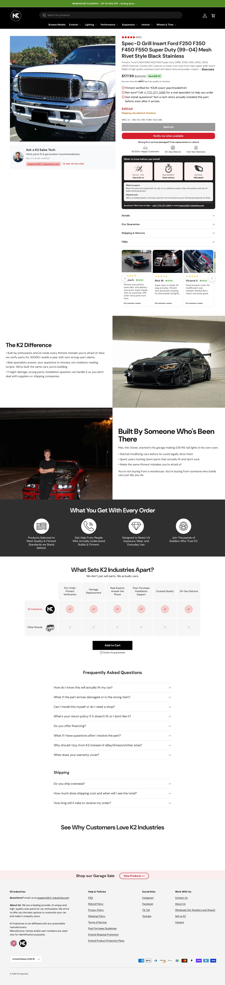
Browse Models (57, 24)
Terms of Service (97, 922)
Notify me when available (168, 136)
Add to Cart (112, 645)
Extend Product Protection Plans (106, 940)
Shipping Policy (96, 916)
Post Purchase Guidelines (102, 928)
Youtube (146, 916)
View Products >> (134, 875)
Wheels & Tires (165, 24)
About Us (180, 904)
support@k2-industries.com (43, 164)
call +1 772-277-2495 (161, 205)
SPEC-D (126, 119)
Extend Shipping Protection (103, 934)
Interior (146, 24)
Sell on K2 (180, 916)
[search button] (42, 15)
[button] (213, 15)
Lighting (89, 24)
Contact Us (181, 897)
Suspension (128, 24)
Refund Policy (95, 904)
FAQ (90, 897)
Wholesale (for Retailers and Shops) (195, 910)
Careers (179, 922)
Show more (208, 69)
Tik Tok (146, 910)
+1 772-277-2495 (155, 92)
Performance (108, 24)
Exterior (73, 24)
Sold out (168, 127)
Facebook (147, 904)
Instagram (148, 897)
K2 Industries (22, 974)
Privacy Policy (96, 910)
